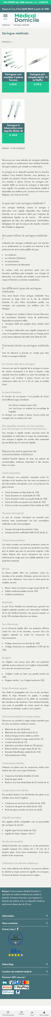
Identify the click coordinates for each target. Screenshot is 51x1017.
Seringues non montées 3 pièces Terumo (13, 77)
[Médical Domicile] (25, 17)
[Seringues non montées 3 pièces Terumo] (13, 60)
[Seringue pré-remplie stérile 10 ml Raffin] (38, 60)
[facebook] (15, 955)
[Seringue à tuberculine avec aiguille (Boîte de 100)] (13, 111)
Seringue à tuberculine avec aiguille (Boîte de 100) (13, 128)
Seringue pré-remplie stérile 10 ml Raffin (38, 77)
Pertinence (6, 41)
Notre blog (7, 964)
